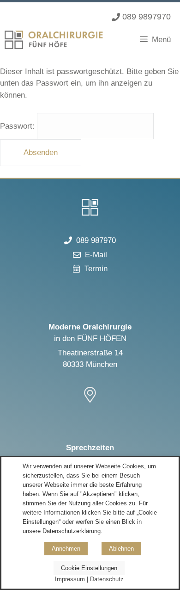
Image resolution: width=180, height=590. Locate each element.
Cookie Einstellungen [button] (89, 568)
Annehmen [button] (66, 548)
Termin (96, 268)
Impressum (70, 579)
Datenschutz (107, 579)
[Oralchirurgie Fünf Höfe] (54, 40)
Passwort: (18, 126)
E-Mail (96, 254)
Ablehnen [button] (121, 548)
